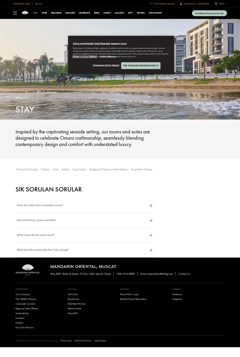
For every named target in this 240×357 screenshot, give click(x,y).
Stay (35, 13)
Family (107, 13)
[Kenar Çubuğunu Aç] (15, 13)
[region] (121, 55)
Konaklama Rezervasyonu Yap (209, 13)
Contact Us (184, 274)
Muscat (38, 3)
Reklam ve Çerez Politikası (84, 57)
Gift (130, 13)
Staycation (155, 13)
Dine (44, 13)
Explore (70, 13)
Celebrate (84, 13)
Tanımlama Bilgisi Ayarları (106, 65)
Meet (97, 13)
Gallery (119, 13)
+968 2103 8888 (125, 274)
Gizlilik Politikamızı (108, 57)
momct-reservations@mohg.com (156, 274)
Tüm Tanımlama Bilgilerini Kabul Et (141, 65)
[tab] (27, 169)
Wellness (56, 13)
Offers (141, 13)
